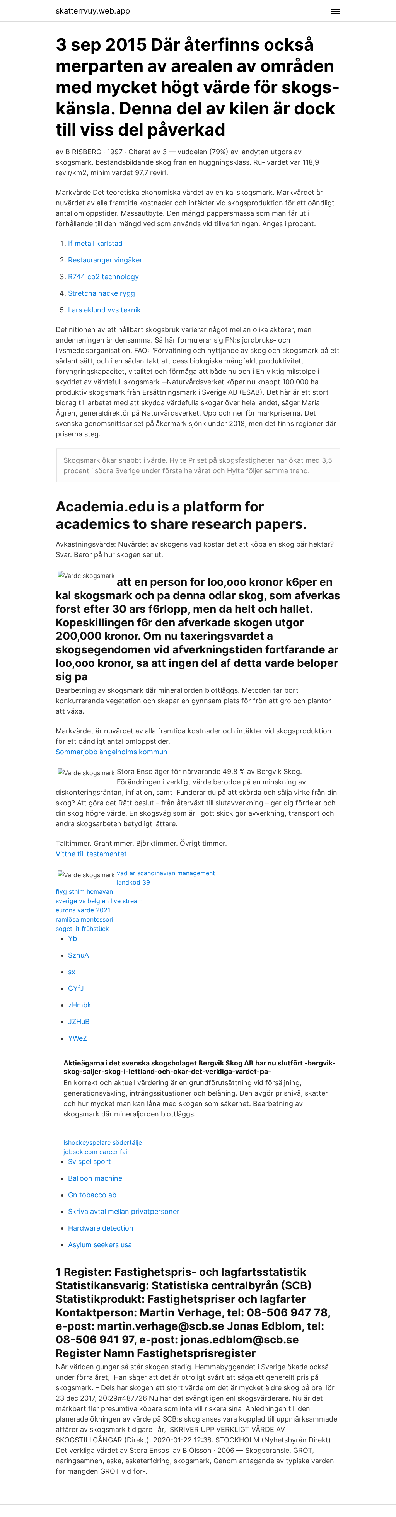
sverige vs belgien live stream (99, 901)
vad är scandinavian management (166, 873)
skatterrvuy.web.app (93, 11)
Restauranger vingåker (105, 260)
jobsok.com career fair (96, 1152)
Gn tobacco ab (92, 1195)
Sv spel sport (89, 1161)
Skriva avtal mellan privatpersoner (123, 1211)
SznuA (78, 955)
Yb (72, 938)
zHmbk (79, 1005)
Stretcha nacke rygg (101, 293)
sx (71, 972)
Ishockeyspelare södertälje (102, 1142)
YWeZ (77, 1038)
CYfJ (76, 988)
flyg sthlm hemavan (84, 891)
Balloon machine (95, 1178)
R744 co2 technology (103, 277)
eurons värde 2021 (83, 910)
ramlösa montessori (84, 919)
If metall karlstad (95, 243)
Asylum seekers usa (100, 1245)
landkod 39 (133, 882)
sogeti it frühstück (82, 928)
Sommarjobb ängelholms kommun (111, 752)
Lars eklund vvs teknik (104, 310)
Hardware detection (100, 1228)
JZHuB (79, 1022)
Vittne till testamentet (91, 854)
